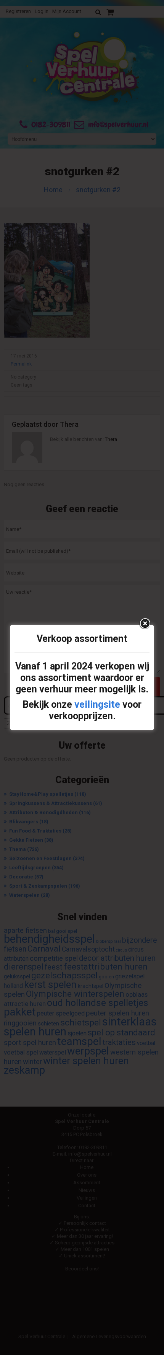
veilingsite (97, 704)
